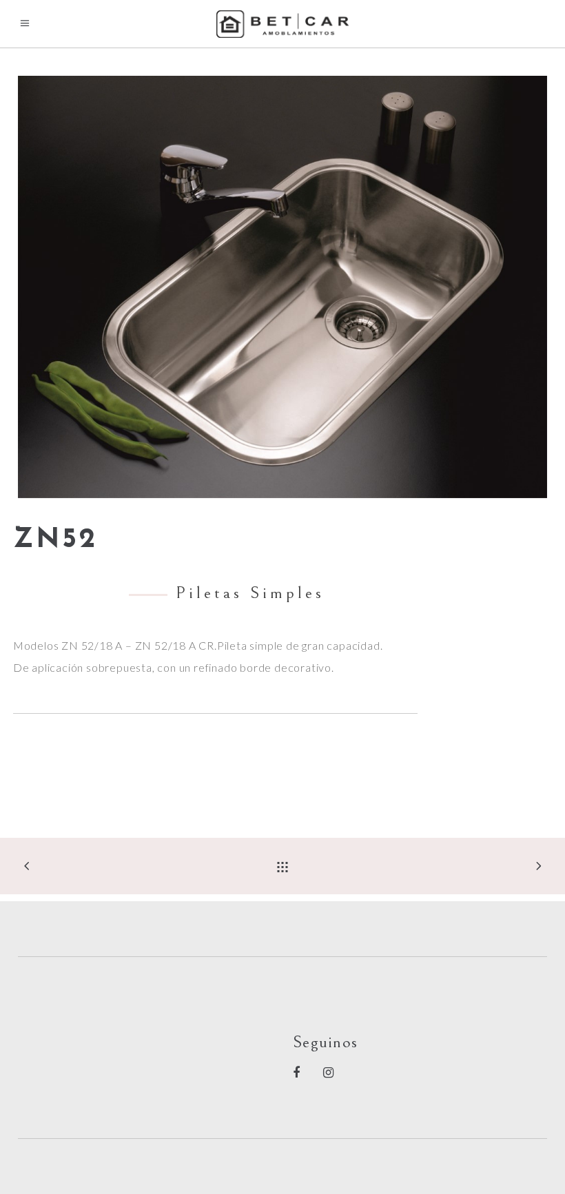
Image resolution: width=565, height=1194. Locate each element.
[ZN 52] (282, 287)
